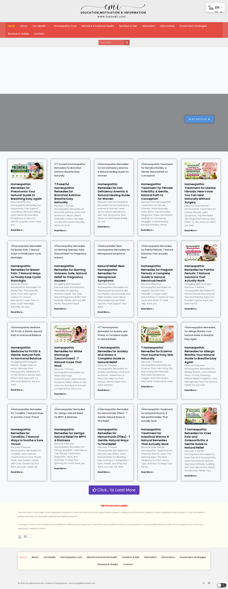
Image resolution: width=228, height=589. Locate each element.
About (24, 26)
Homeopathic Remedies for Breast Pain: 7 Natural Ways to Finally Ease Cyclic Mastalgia (26, 273)
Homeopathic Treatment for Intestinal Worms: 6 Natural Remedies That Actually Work (155, 436)
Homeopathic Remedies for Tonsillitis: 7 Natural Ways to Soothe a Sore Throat (27, 436)
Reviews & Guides (18, 34)
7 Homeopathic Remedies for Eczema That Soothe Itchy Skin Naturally (157, 353)
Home (11, 26)
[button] (47, 26)
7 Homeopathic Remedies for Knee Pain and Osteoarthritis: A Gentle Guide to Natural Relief (198, 438)
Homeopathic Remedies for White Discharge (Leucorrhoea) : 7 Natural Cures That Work (68, 357)
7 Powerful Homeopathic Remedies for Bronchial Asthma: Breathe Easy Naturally (67, 193)
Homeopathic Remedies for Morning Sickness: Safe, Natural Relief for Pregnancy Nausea (70, 273)
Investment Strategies (193, 26)
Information (167, 26)
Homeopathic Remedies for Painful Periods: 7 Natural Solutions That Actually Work (199, 273)
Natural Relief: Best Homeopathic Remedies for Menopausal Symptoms (111, 273)
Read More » (17, 230)
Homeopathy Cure (65, 26)
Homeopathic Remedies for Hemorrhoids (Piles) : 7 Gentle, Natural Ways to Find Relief (114, 436)
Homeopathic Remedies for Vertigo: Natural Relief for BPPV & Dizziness (70, 434)
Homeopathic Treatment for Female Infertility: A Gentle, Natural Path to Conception (157, 191)
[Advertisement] (114, 70)
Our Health (39, 26)
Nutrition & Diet (128, 26)
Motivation (148, 26)
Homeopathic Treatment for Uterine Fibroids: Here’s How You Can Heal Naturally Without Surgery (200, 193)
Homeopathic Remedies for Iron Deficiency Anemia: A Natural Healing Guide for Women (114, 191)
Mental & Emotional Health (97, 26)
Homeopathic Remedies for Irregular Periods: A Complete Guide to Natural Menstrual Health (157, 273)
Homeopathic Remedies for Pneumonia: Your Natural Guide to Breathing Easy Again (26, 191)
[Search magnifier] (127, 42)
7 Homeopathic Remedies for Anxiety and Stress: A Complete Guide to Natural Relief (113, 355)
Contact (39, 34)
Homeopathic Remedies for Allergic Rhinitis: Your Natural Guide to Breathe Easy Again (200, 355)
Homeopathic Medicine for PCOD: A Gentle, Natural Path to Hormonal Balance (26, 353)
